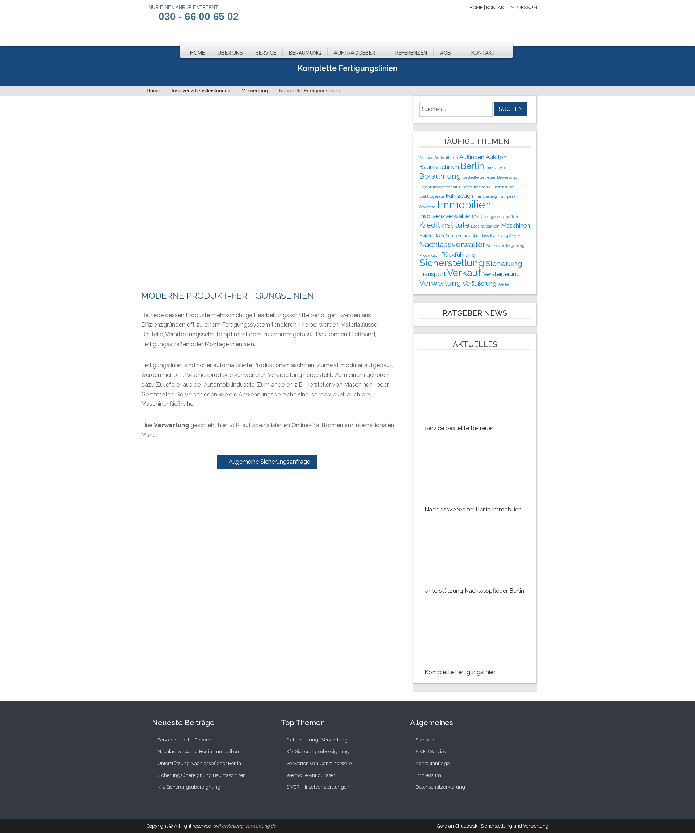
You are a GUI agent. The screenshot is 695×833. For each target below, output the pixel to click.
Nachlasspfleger (505, 236)
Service (266, 53)
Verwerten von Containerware (319, 763)
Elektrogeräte (431, 196)
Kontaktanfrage (433, 763)
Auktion (496, 157)
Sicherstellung (451, 262)
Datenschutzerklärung (440, 787)
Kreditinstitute (444, 224)
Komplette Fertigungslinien (461, 672)
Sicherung (504, 263)
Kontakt (496, 7)
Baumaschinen (439, 166)
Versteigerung (501, 273)
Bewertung (507, 177)
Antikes (426, 158)
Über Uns (230, 53)
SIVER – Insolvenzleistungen (317, 787)
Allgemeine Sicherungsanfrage (269, 461)
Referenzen (411, 53)
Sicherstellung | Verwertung (317, 740)
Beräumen (495, 167)
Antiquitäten (446, 158)
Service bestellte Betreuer (459, 428)
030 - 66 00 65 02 (199, 16)
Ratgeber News (474, 313)
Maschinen (515, 225)
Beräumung (305, 53)
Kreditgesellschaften (499, 216)
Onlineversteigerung (505, 245)
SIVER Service (431, 751)
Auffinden (471, 157)
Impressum (523, 7)
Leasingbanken (485, 226)
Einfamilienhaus (474, 187)
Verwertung (440, 283)
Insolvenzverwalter (445, 216)
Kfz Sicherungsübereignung (188, 787)
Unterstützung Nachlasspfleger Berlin (474, 590)
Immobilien (464, 204)
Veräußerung (479, 283)
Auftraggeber (354, 53)
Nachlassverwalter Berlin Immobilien (473, 509)
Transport (432, 273)
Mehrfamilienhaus (453, 236)
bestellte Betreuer (479, 177)
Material (426, 236)
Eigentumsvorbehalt (438, 187)
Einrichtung (502, 187)
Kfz (475, 216)
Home (476, 7)
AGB (445, 53)
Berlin (472, 166)
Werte (503, 284)
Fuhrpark (506, 196)
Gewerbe (427, 207)
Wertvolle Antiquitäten (311, 775)
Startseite (425, 740)
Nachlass (480, 236)
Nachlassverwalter (452, 244)
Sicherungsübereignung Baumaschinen (201, 775)
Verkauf (464, 272)
